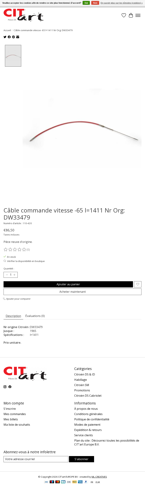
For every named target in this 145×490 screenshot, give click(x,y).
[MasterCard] (57, 482)
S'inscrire (10, 409)
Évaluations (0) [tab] (35, 316)
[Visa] (46, 482)
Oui (86, 3)
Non (95, 3)
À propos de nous (86, 409)
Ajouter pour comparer (18, 298)
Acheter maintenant (72, 292)
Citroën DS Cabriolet (88, 396)
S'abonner (81, 459)
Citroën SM (81, 385)
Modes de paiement (87, 425)
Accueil (7, 30)
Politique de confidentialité (91, 419)
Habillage (80, 380)
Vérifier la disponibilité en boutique (26, 261)
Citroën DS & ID (84, 374)
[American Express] (80, 482)
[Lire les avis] (15, 249)
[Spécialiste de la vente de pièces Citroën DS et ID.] (24, 15)
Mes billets (11, 419)
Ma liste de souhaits (17, 425)
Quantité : (9, 268)
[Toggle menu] (137, 15)
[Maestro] (52, 482)
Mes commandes (15, 414)
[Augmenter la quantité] (14, 275)
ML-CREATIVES (99, 476)
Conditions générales (88, 414)
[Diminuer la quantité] (7, 275)
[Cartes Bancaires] (63, 482)
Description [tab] (13, 316)
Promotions (82, 390)
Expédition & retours (88, 430)
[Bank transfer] (69, 482)
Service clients (83, 435)
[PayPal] (74, 482)
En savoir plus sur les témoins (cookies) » (122, 3)
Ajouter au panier (68, 284)
